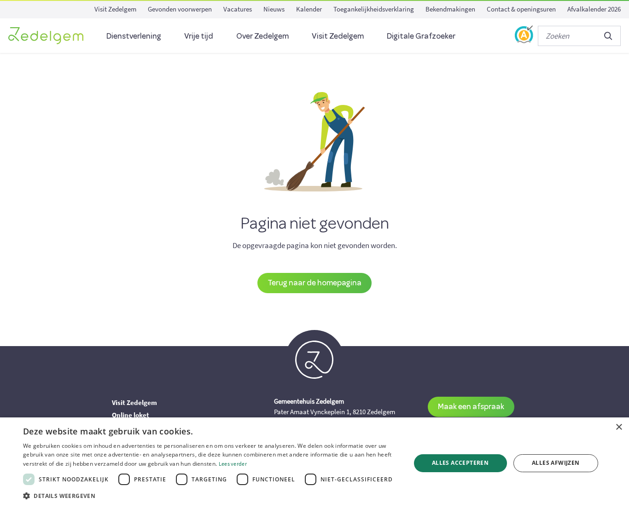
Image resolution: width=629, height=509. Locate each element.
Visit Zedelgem (115, 9)
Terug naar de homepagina (314, 282)
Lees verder (233, 463)
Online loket (130, 415)
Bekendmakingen (450, 9)
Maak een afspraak (471, 406)
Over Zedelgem (262, 35)
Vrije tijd (198, 35)
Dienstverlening (133, 35)
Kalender (309, 9)
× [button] (618, 427)
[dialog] (314, 463)
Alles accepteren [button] (460, 463)
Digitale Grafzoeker (421, 35)
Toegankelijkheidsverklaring (373, 9)
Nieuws (274, 9)
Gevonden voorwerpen (180, 9)
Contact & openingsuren (521, 9)
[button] (211, 496)
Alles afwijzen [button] (556, 463)
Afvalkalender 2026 (594, 9)
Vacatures (237, 9)
